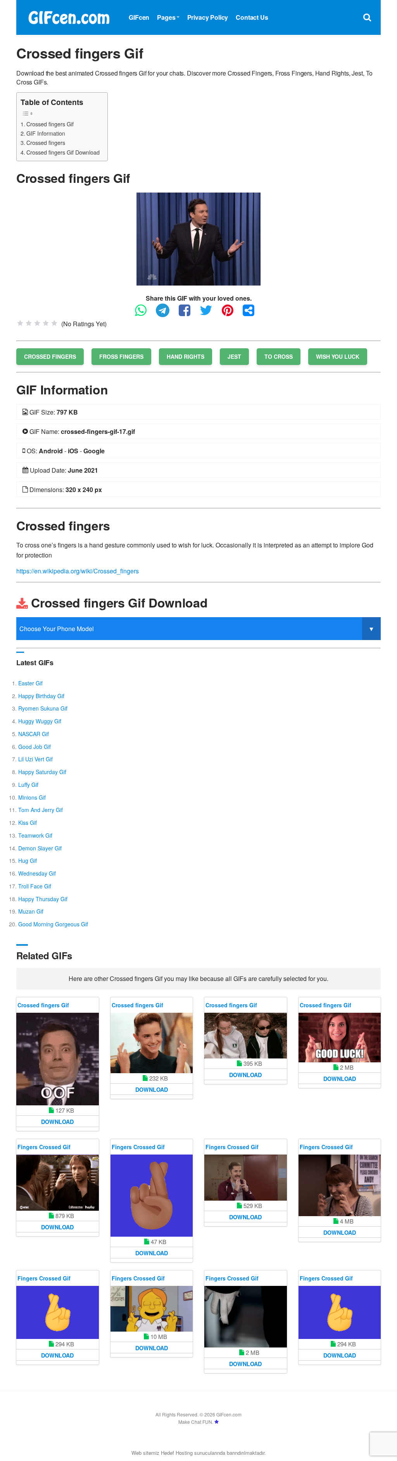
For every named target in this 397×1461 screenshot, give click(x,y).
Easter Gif (30, 683)
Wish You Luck (337, 356)
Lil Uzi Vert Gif (35, 759)
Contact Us (252, 17)
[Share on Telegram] (166, 313)
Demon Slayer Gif (40, 848)
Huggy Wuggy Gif (39, 721)
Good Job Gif (34, 746)
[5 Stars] (54, 323)
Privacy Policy (207, 17)
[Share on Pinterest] (231, 313)
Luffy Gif (28, 784)
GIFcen (139, 17)
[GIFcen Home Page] (68, 16)
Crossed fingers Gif (50, 124)
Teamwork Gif (35, 835)
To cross (278, 356)
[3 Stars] (37, 323)
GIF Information (45, 133)
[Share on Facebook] (188, 313)
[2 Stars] (29, 323)
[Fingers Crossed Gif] (57, 1183)
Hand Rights (185, 356)
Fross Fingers (121, 356)
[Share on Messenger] (252, 313)
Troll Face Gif (34, 886)
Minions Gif (32, 797)
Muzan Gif (30, 911)
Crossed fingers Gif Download (63, 152)
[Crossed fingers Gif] (198, 238)
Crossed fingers (45, 142)
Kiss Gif (27, 822)
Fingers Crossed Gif (44, 1147)
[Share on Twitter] (210, 313)
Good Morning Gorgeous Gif (53, 924)
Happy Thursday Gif (42, 899)
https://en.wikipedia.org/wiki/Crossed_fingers (77, 570)
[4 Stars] (46, 323)
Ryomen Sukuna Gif (42, 708)
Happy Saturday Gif (42, 772)
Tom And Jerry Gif (40, 810)
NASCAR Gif (33, 734)
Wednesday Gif (37, 873)
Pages (166, 17)
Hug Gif (27, 860)
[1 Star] (20, 323)
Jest (234, 356)
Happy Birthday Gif (41, 696)
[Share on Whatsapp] (144, 313)
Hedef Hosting (177, 1452)
